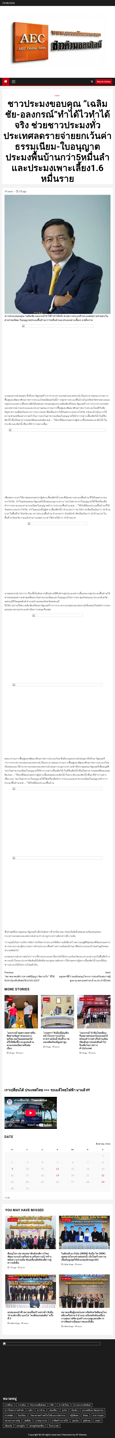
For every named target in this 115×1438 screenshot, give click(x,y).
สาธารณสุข (98, 1415)
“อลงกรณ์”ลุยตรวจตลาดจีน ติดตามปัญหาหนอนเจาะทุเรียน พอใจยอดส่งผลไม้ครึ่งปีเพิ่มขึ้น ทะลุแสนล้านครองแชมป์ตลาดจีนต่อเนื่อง (21, 1040)
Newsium (67, 1434)
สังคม (85, 1415)
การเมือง (22, 1405)
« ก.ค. (7, 1197)
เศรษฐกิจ (90, 999)
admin (10, 191)
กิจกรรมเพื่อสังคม (38, 1405)
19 (57, 1175)
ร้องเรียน (22, 1415)
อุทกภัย (75, 1420)
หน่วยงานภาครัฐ (12, 1420)
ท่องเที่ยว (53, 1410)
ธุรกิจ (64, 1410)
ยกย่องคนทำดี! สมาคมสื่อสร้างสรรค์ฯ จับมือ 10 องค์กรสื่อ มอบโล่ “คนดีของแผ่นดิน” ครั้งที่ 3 (30, 1315)
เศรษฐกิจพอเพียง (36, 1425)
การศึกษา (9, 1405)
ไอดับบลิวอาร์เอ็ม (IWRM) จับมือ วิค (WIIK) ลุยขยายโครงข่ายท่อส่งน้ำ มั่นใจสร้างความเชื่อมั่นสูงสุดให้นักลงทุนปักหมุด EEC (83, 1256)
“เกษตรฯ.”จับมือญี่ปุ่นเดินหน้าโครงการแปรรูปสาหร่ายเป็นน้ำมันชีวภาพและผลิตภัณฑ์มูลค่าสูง (56, 1037)
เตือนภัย (8, 1425)
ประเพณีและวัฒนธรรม (92, 1410)
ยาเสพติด (9, 1415)
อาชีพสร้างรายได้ (60, 1420)
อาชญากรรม (41, 1420)
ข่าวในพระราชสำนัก (14, 1410)
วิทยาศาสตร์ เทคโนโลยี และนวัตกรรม (47, 1415)
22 (103, 1175)
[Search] (92, 81)
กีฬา (52, 1405)
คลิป (30, 1410)
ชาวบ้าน (41, 1410)
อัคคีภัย (27, 1420)
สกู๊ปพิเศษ (74, 1415)
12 (57, 1168)
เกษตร (57, 95)
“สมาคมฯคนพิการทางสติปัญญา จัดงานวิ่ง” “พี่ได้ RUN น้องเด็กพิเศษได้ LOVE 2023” (29, 976)
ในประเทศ (54, 1425)
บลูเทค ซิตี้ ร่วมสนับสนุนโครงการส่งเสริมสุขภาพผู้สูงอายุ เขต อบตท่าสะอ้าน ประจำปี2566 (85, 976)
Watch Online (104, 81)
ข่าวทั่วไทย (12, 1220)
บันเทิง (74, 1410)
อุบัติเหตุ (86, 1420)
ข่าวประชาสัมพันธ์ (82, 1405)
